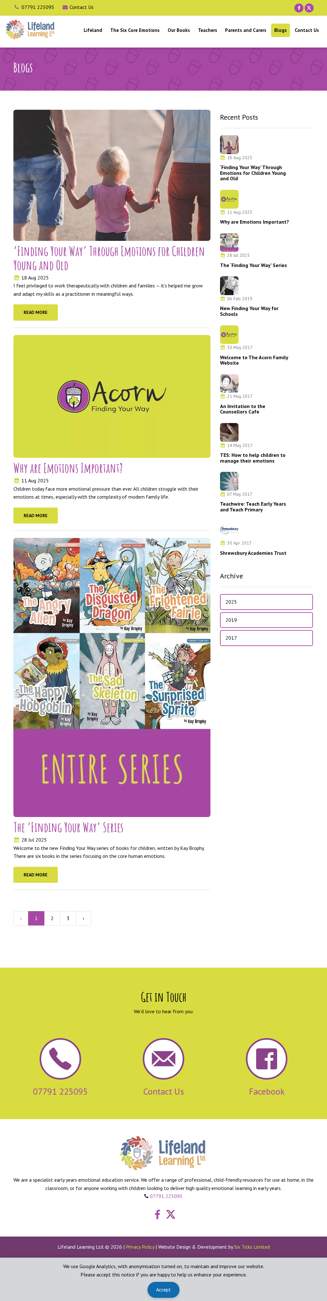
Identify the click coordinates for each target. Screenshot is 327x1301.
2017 (231, 638)
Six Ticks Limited (252, 1247)
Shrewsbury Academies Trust (253, 553)
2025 (231, 601)
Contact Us (82, 7)
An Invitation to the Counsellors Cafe (242, 409)
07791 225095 (37, 7)
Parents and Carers (245, 30)
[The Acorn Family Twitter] (309, 8)
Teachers (207, 30)
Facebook (267, 1091)
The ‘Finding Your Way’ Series (68, 827)
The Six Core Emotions (135, 30)
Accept (163, 1289)
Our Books (179, 30)
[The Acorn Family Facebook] (298, 8)
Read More (36, 312)
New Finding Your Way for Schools (249, 311)
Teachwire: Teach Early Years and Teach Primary (253, 507)
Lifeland (93, 30)
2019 (231, 620)
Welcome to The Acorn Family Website (254, 360)
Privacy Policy (140, 1247)
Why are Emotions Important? (68, 468)
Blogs (280, 30)
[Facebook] (155, 1216)
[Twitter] (169, 1216)
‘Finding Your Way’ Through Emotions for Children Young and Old (109, 258)
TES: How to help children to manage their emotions (252, 458)
